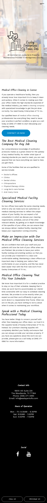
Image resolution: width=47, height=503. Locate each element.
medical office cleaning (29, 116)
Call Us (12, 499)
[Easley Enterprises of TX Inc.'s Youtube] (29, 455)
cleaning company (36, 106)
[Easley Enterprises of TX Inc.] (23, 41)
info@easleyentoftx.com (27, 398)
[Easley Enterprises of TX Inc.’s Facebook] (17, 455)
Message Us (34, 499)
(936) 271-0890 (27, 396)
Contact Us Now (16, 133)
